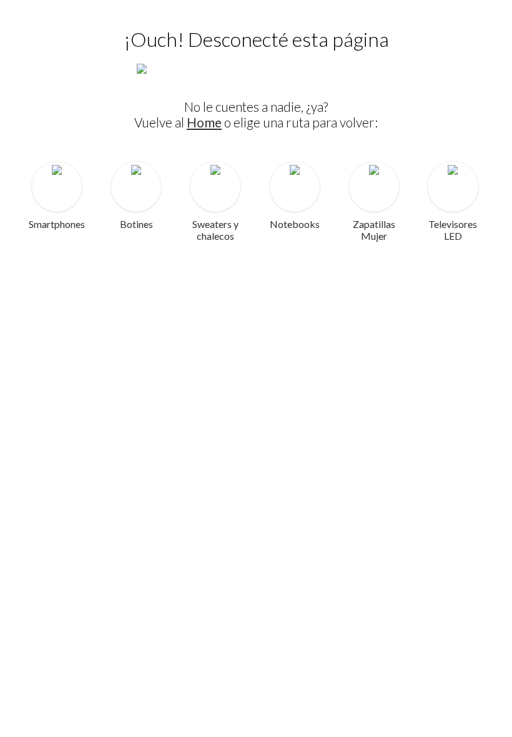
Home (204, 122)
